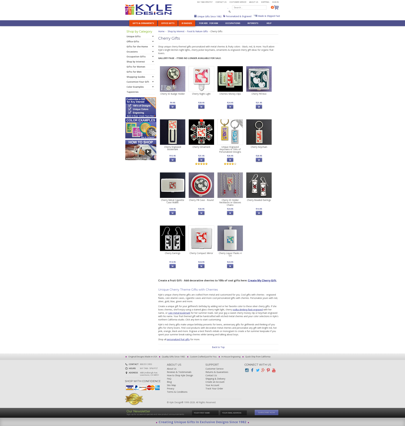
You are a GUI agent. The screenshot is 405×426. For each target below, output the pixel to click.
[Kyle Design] (148, 9)
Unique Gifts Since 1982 (209, 16)
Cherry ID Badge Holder (172, 93)
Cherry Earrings (172, 253)
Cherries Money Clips (230, 93)
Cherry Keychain (259, 146)
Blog (169, 382)
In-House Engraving (230, 356)
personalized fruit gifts (178, 339)
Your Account (212, 385)
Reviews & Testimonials (179, 372)
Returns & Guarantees (217, 372)
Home (161, 31)
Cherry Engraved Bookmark (172, 148)
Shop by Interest (176, 31)
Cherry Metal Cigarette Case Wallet (172, 201)
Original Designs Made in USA (142, 356)
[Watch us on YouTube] (273, 370)
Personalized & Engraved (238, 16)
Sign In (275, 2)
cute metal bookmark (179, 312)
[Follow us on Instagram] (246, 370)
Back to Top (218, 347)
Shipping (265, 2)
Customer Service (237, 2)
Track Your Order (214, 388)
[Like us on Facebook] (252, 370)
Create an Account (215, 382)
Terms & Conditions (177, 392)
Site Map (171, 385)
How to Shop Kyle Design (180, 375)
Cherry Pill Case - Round (201, 200)
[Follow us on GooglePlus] (263, 370)
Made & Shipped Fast (268, 15)
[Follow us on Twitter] (257, 370)
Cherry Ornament (201, 146)
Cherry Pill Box (259, 93)
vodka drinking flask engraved (248, 309)
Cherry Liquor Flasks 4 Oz (230, 254)
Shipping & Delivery (215, 378)
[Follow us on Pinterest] (268, 370)
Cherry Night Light (201, 93)
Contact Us (221, 2)
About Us (253, 2)
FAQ (169, 378)
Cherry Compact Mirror (201, 253)
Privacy (170, 388)
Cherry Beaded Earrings (259, 200)
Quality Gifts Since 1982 (173, 356)
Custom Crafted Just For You (203, 356)
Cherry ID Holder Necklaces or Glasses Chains (230, 202)
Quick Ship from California (257, 356)
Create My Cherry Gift (262, 280)
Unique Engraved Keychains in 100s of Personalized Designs (230, 149)
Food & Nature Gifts (197, 31)
